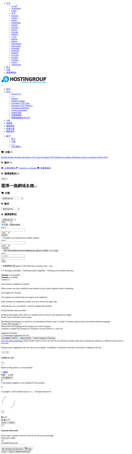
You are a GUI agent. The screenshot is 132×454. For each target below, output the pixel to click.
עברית (13, 37)
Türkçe (14, 62)
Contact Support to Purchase (44, 338)
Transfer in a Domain (27, 168)
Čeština (14, 18)
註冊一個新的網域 (12, 225)
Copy (29, 449)
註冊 (8, 70)
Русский (15, 55)
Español (14, 58)
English (14, 25)
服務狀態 (10, 126)
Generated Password (9, 443)
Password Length (8, 438)
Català (13, 11)
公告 (8, 120)
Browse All (16, 94)
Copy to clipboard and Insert (19, 452)
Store (8, 92)
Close (4, 423)
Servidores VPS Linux (20, 103)
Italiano (14, 41)
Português (15, 48)
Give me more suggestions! (12, 341)
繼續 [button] (6, 372)
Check (4, 235)
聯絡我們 (10, 131)
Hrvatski (14, 16)
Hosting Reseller (18, 101)
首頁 (8, 89)
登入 (8, 67)
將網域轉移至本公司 (20, 118)
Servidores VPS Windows (22, 105)
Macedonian (16, 44)
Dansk (14, 20)
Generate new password (13, 449)
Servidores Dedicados (20, 108)
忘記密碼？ (16, 146)
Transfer (5, 248)
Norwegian (15, 46)
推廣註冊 (10, 128)
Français (14, 32)
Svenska (14, 60)
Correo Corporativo (19, 110)
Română (14, 53)
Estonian (14, 27)
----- (13, 96)
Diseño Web (16, 112)
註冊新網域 (16, 115)
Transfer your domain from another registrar (21, 238)
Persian (14, 30)
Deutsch (14, 34)
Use (3, 261)
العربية (14, 6)
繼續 (4, 352)
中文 (8, 3)
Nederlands (16, 23)
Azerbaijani (16, 8)
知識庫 (9, 123)
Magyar (14, 39)
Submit (11, 423)
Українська (16, 64)
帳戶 (8, 136)
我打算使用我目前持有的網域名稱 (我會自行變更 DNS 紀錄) (31, 251)
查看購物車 (11, 72)
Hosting (14, 98)
